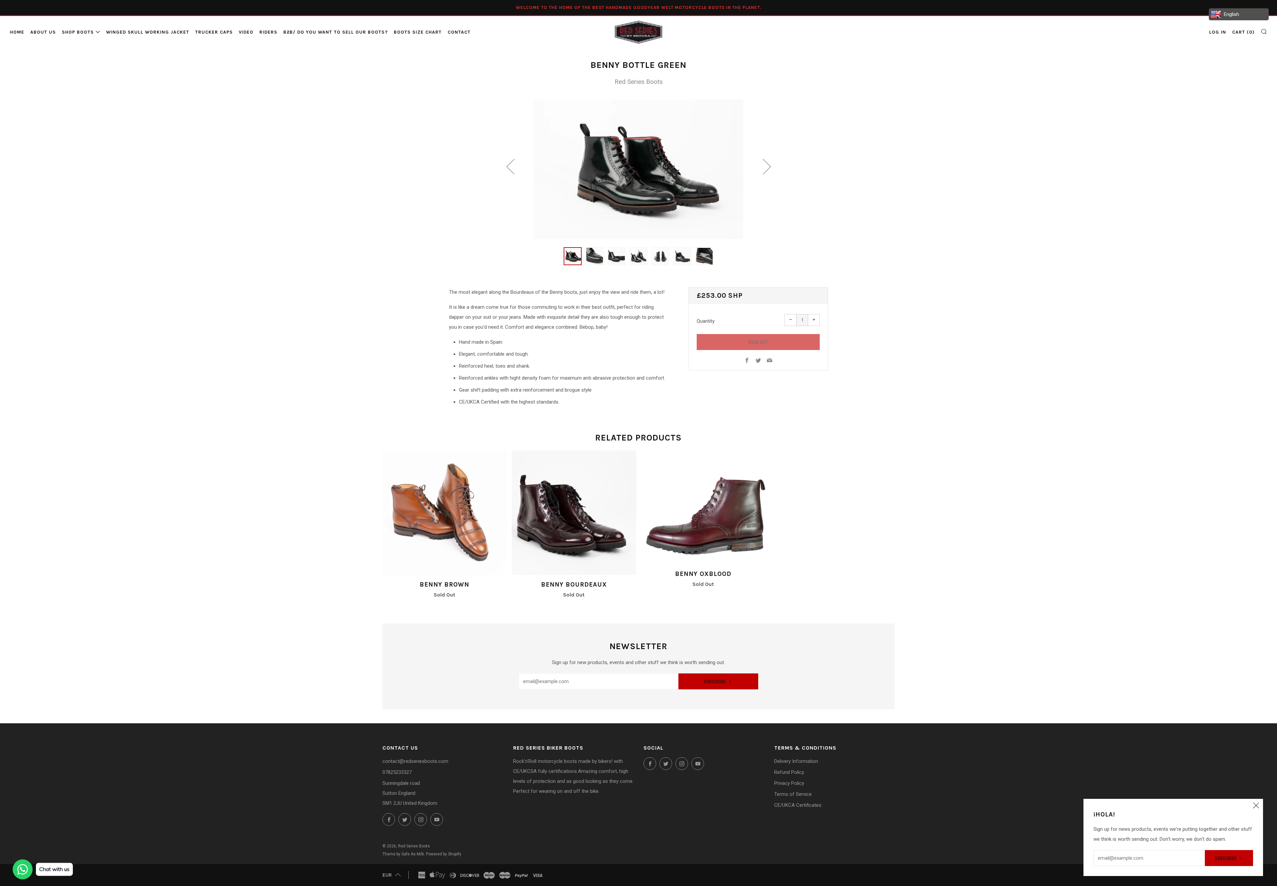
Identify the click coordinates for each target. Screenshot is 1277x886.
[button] (573, 256)
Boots (639, 82)
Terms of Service (793, 794)
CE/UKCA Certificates (797, 805)
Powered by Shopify (443, 854)
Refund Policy (789, 772)
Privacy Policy (789, 783)
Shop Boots (78, 32)
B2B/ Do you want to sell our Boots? (335, 32)
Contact (459, 32)
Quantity (706, 321)
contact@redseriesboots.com (415, 761)
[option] (638, 169)
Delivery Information (796, 761)
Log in (1217, 32)
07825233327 (397, 772)
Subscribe (715, 681)
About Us (43, 32)
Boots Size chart (418, 32)
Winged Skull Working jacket (147, 32)
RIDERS (268, 32)
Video (246, 32)
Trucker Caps (214, 32)
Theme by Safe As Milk (403, 854)
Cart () (1243, 32)
